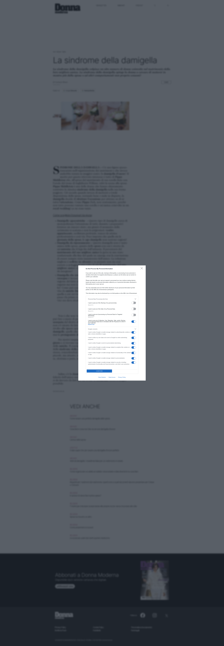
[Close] (142, 269)
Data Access (112, 377)
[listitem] (112, 299)
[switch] (133, 303)
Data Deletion (102, 377)
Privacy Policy (122, 377)
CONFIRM (99, 371)
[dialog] (112, 323)
